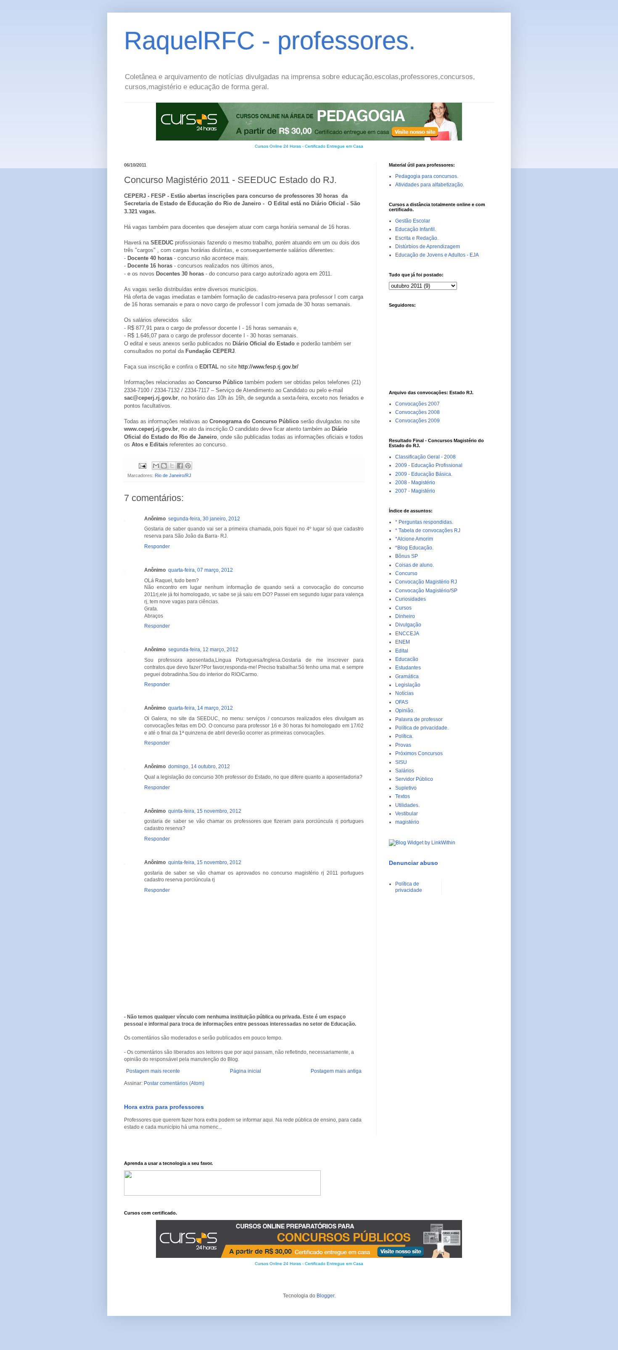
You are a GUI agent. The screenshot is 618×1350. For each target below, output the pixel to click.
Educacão (406, 659)
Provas (403, 745)
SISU (401, 762)
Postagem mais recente (153, 1071)
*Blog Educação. (414, 548)
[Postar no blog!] (164, 465)
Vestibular (406, 814)
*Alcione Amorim (414, 539)
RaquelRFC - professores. (270, 41)
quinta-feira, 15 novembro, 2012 (204, 811)
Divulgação (408, 625)
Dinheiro (405, 616)
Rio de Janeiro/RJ (173, 475)
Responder (157, 546)
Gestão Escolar (412, 221)
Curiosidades (410, 599)
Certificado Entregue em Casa (334, 146)
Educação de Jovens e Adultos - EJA (437, 255)
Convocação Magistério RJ (426, 582)
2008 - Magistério (415, 482)
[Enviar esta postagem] (142, 465)
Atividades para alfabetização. (429, 185)
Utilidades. (407, 805)
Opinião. (405, 710)
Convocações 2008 (417, 412)
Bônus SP (406, 556)
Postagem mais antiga (336, 1071)
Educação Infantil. (415, 229)
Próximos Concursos (419, 753)
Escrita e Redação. (416, 238)
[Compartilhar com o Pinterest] (188, 465)
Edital (401, 651)
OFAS (401, 702)
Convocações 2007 (417, 404)
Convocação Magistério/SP (426, 591)
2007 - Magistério (415, 491)
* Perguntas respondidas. (424, 522)
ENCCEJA (407, 634)
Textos (402, 796)
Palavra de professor (419, 719)
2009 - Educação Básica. (423, 474)
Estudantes (408, 668)
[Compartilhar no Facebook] (180, 465)
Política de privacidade (408, 887)
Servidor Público (414, 779)
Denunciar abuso (413, 862)
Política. (404, 736)
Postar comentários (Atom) (174, 1083)
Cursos (403, 608)
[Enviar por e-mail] (156, 465)
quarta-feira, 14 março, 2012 (200, 708)
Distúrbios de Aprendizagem (427, 246)
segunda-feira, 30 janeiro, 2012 (204, 519)
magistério (407, 822)
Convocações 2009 (417, 421)
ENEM (402, 642)
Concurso (406, 573)
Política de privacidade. (422, 728)
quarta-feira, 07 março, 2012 (200, 570)
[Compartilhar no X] (172, 465)
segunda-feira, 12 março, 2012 (203, 649)
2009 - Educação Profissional (428, 465)
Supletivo (406, 788)
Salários (404, 771)
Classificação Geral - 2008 (425, 457)
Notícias (404, 693)
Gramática (407, 676)
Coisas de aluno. (414, 565)
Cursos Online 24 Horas (278, 146)
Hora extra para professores (164, 1106)
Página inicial (245, 1071)
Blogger (325, 1296)
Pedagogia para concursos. (426, 176)
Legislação (407, 685)
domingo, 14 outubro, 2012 (199, 766)
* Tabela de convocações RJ (427, 530)
